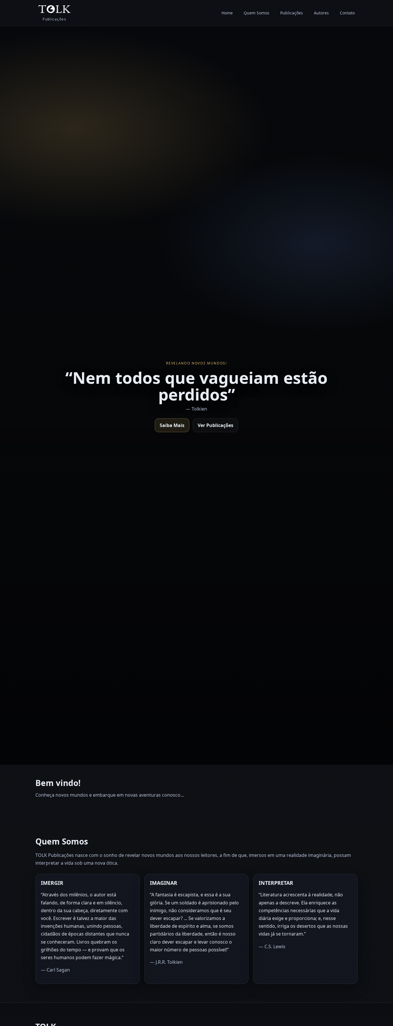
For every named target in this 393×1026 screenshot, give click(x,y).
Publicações (291, 13)
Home (227, 13)
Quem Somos (256, 13)
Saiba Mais (172, 425)
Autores (321, 13)
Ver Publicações (215, 425)
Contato (347, 13)
